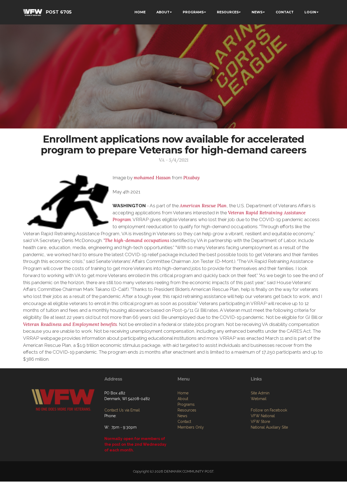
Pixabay (191, 178)
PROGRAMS (193, 12)
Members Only (191, 427)
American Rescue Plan (203, 206)
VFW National (263, 416)
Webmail (258, 399)
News (182, 416)
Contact (184, 421)
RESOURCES (228, 12)
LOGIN (310, 12)
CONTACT (285, 12)
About (183, 399)
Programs (186, 404)
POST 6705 (59, 12)
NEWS (257, 12)
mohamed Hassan (152, 178)
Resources (187, 410)
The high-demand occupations (137, 240)
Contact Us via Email (122, 410)
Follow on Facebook (269, 410)
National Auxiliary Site (269, 427)
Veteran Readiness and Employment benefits (70, 324)
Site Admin (260, 393)
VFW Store (260, 421)
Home (183, 393)
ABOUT (162, 12)
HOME (140, 12)
